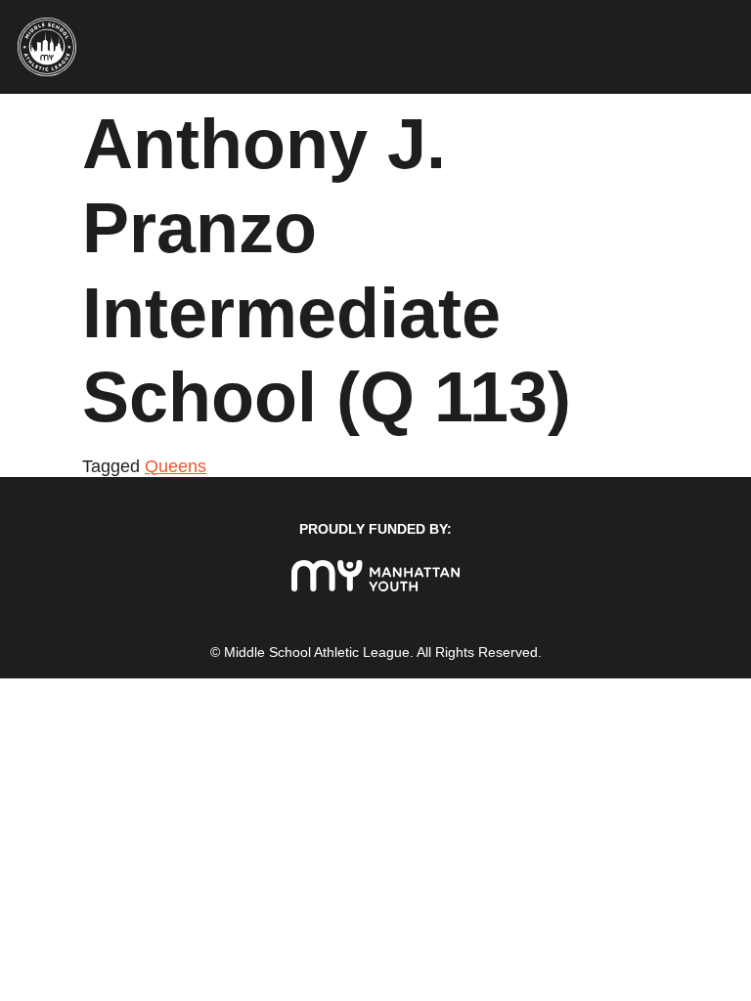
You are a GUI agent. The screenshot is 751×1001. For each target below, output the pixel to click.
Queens (175, 466)
